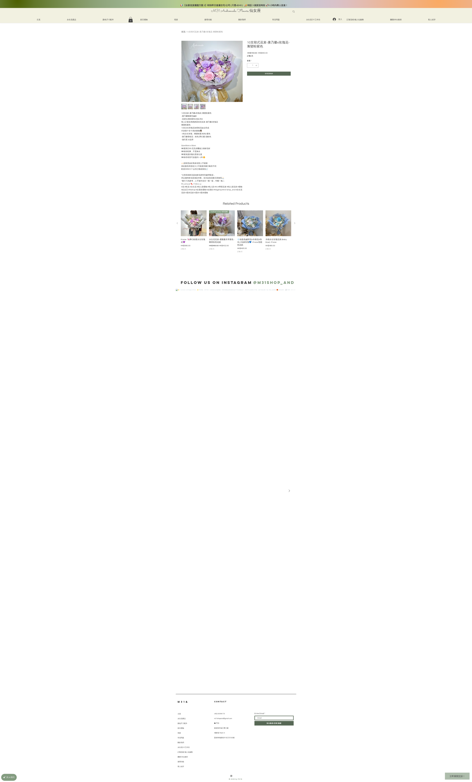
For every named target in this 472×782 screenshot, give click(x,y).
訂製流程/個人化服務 (185, 752)
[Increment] (256, 65)
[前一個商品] (177, 223)
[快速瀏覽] (194, 223)
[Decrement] (249, 65)
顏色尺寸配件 (182, 723)
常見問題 (181, 738)
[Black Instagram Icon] (231, 776)
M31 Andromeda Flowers (230, 11)
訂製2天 (250, 56)
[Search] (293, 11)
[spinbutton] (253, 65)
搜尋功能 (181, 762)
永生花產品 (182, 718)
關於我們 (181, 742)
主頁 (179, 714)
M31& (183, 701)
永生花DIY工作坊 (184, 747)
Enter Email (259, 713)
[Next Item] (289, 491)
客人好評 (181, 766)
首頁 (183, 32)
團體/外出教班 (183, 757)
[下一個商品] (294, 223)
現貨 (179, 733)
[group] (236, 233)
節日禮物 (181, 728)
